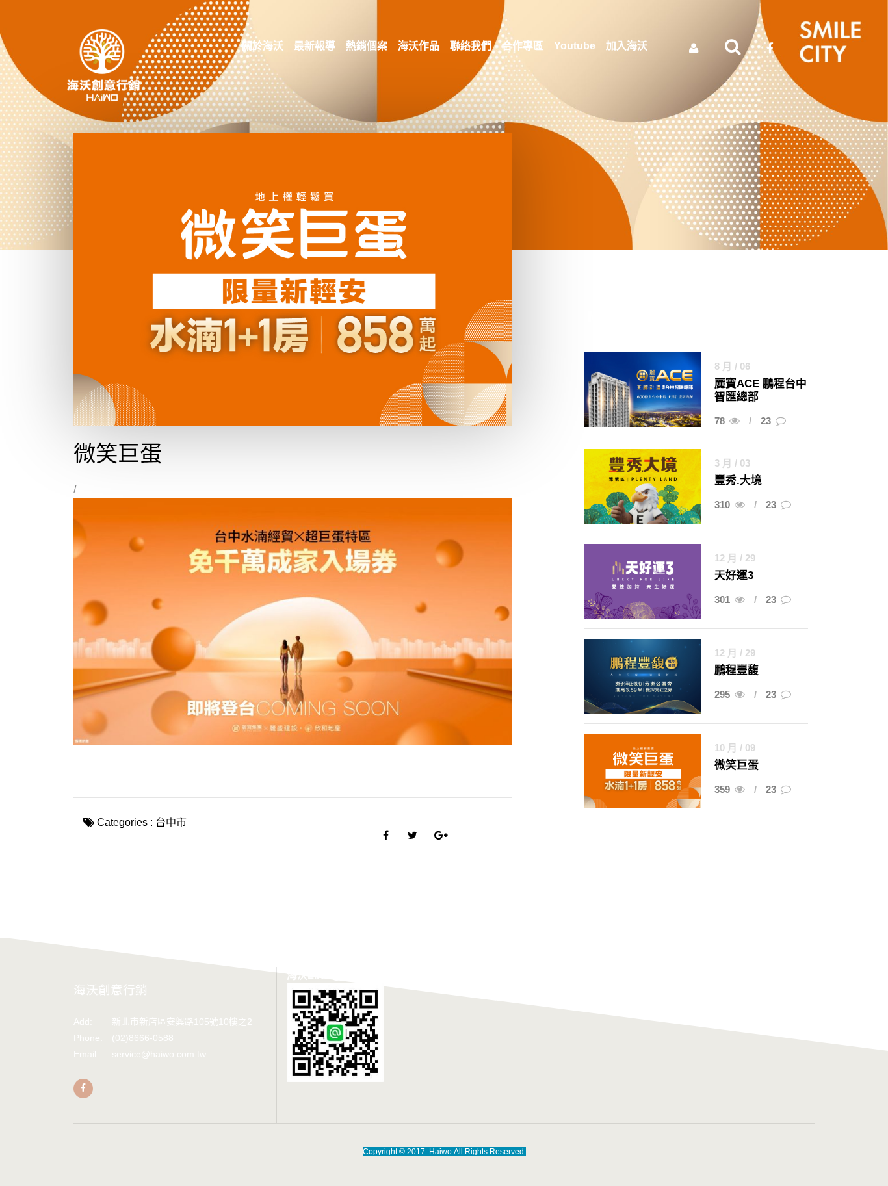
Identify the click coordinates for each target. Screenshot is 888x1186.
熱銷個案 (366, 45)
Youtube (574, 45)
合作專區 (522, 45)
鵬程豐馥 (736, 670)
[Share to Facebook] (386, 835)
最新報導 (314, 45)
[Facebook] (83, 1088)
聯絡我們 (470, 45)
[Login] (693, 48)
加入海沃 (626, 45)
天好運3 (733, 575)
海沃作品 (418, 45)
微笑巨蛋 (736, 765)
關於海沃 (262, 45)
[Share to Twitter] (412, 835)
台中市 (171, 822)
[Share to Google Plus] (439, 835)
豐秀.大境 (738, 480)
